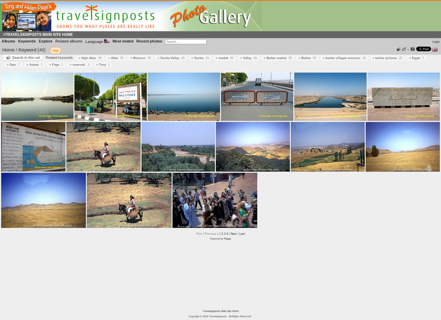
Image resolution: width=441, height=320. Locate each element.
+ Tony (103, 64)
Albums (8, 41)
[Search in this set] (398, 49)
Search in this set (26, 57)
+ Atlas (115, 58)
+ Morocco (140, 58)
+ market (224, 58)
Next (234, 233)
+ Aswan (34, 64)
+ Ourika (200, 58)
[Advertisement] (220, 275)
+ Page (56, 64)
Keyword (27, 49)
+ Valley (248, 58)
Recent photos (149, 41)
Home (8, 49)
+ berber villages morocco (344, 58)
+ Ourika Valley (171, 58)
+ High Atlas (90, 58)
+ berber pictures (387, 58)
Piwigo (227, 238)
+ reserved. (79, 64)
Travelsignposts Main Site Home (221, 311)
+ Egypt (416, 58)
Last (242, 233)
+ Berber (307, 58)
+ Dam (13, 64)
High (56, 50)
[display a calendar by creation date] (412, 49)
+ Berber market (278, 58)
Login (436, 41)
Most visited (123, 41)
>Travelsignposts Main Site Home (38, 35)
